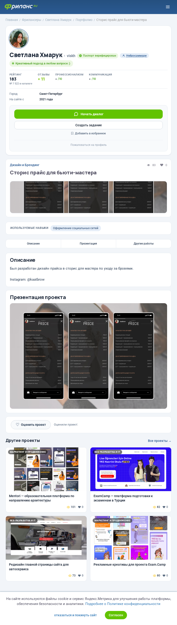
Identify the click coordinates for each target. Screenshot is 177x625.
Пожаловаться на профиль (89, 145)
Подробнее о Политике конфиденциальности (122, 604)
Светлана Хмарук (35, 55)
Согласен (116, 615)
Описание (33, 243)
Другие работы (144, 243)
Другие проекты (23, 440)
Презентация (88, 243)
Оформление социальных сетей (75, 228)
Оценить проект (31, 424)
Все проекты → (159, 441)
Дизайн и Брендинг (24, 165)
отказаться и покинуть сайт (75, 615)
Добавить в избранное (90, 133)
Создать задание (88, 125)
